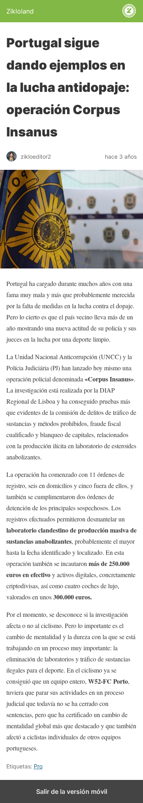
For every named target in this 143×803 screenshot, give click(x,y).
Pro (38, 766)
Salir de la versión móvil (71, 791)
